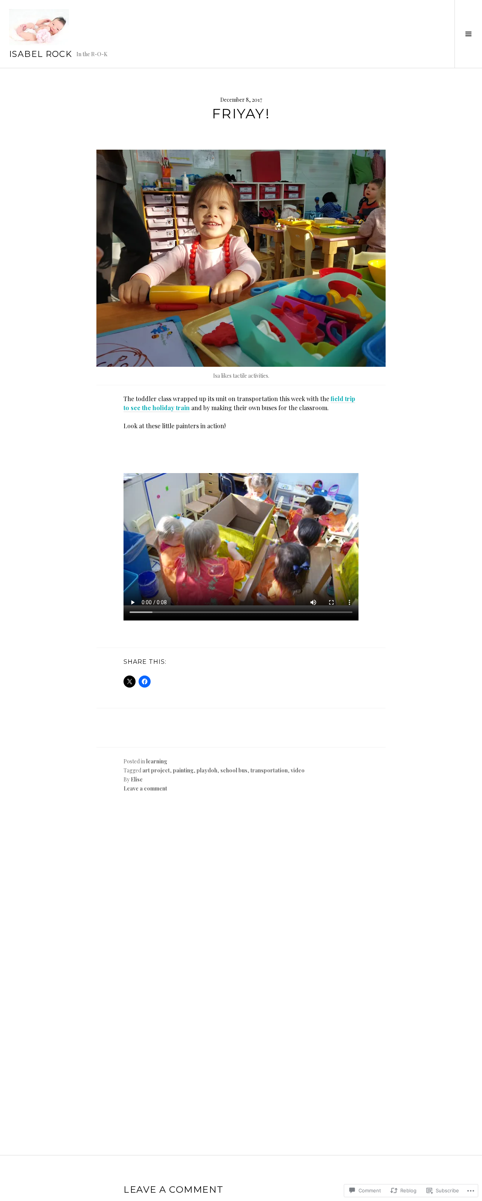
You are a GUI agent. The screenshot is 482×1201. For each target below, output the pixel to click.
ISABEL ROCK (40, 54)
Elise (137, 779)
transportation (269, 770)
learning (156, 761)
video (298, 770)
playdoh (207, 770)
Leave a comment (145, 788)
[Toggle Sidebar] (468, 34)
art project (156, 770)
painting (183, 770)
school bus (233, 770)
